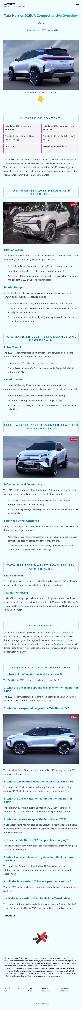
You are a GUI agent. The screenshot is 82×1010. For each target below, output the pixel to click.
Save (75, 205)
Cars (41, 23)
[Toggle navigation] (77, 5)
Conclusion (10, 146)
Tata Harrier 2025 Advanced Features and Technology (21, 138)
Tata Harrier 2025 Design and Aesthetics (18, 128)
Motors (61, 644)
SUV (71, 632)
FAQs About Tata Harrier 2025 (56, 146)
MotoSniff (9, 4)
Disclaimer (20, 988)
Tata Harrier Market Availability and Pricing (59, 138)
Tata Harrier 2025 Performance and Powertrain (58, 128)
